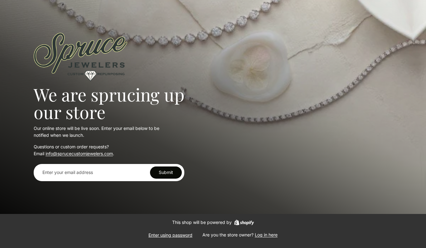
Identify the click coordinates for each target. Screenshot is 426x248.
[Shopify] (244, 222)
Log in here (266, 234)
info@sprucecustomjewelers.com (79, 153)
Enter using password (170, 235)
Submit (166, 172)
